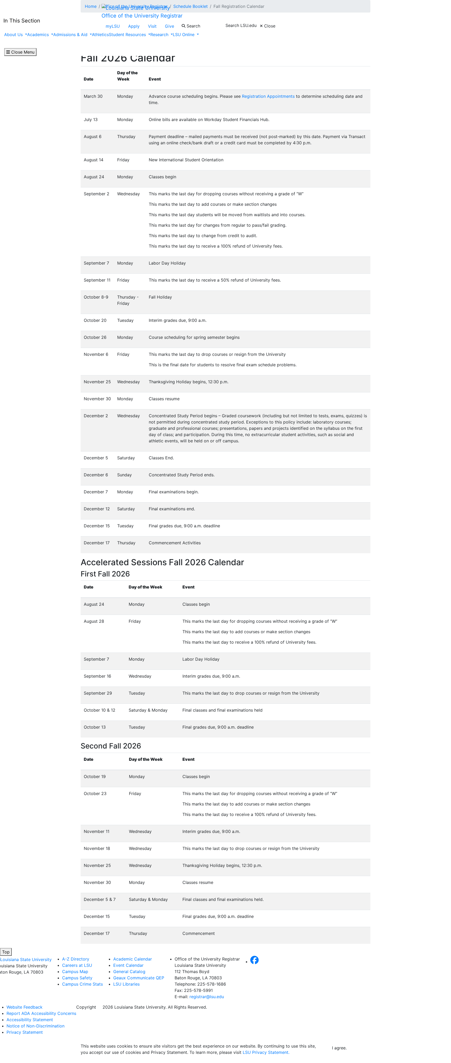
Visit (152, 26)
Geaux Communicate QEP (138, 977)
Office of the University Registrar (142, 16)
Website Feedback (25, 1007)
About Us (14, 34)
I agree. (339, 1047)
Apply (134, 26)
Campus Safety (77, 977)
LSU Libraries (126, 984)
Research (160, 34)
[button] (254, 961)
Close (269, 25)
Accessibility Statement (30, 1019)
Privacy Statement (25, 1032)
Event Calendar (128, 965)
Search (192, 25)
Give (169, 26)
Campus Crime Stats (82, 984)
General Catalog (129, 971)
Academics (38, 34)
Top (6, 952)
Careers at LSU (77, 965)
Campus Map (75, 971)
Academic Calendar (132, 959)
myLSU (113, 26)
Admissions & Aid (71, 34)
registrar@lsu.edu (206, 996)
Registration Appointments (268, 96)
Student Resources (128, 34)
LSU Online (184, 34)
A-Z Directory (75, 959)
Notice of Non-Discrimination (35, 1025)
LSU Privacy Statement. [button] (266, 1052)
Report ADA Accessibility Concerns (41, 1013)
